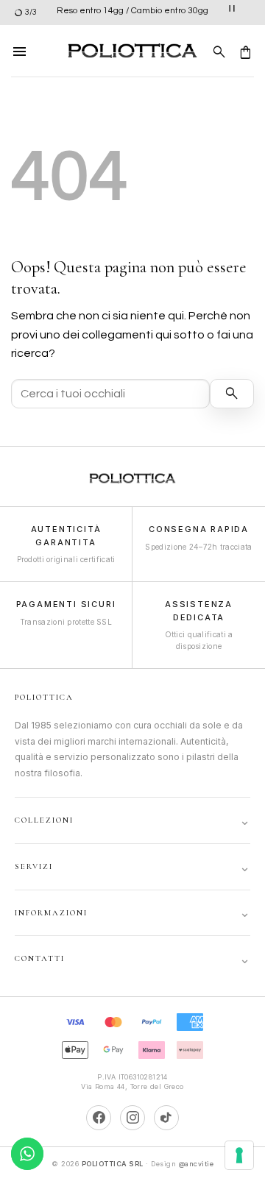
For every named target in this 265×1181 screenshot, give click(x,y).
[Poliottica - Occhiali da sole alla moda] (132, 51)
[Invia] (232, 393)
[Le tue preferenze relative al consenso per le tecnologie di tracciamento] (239, 1155)
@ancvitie (196, 1164)
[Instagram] (132, 1117)
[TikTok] (166, 1117)
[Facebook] (98, 1117)
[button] (20, 51)
